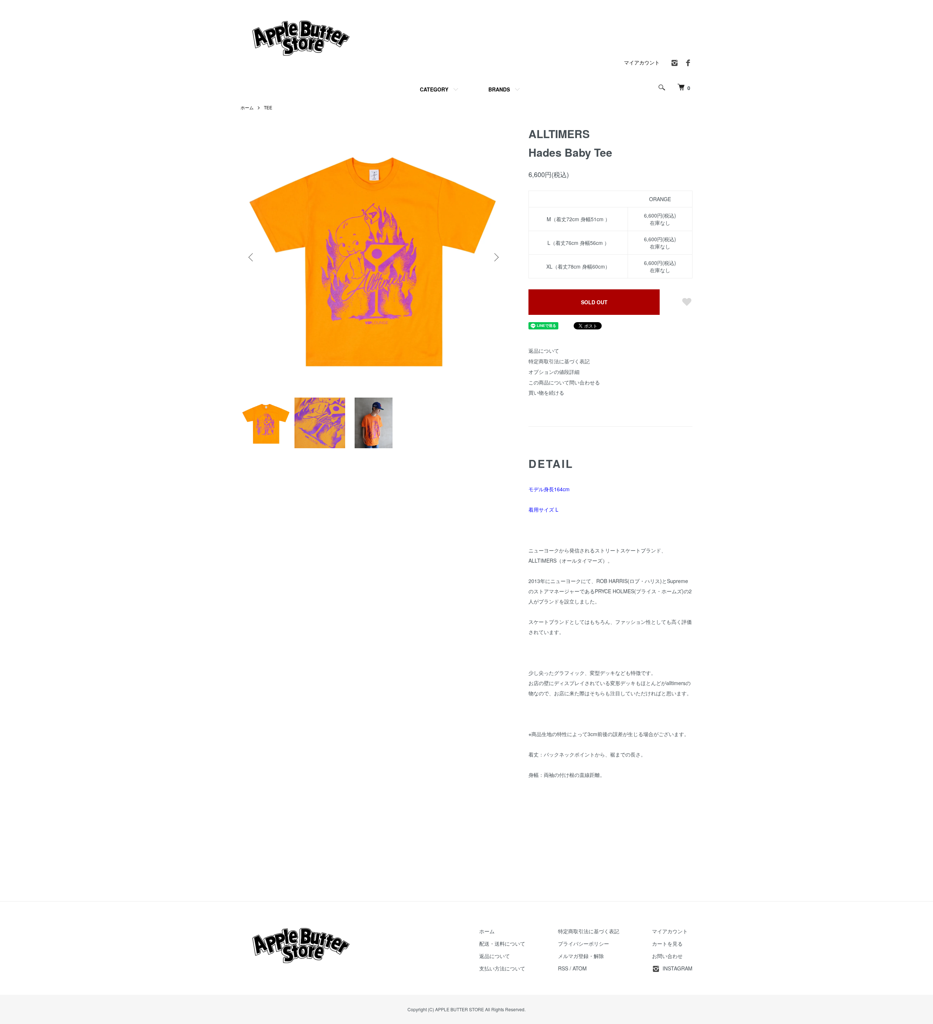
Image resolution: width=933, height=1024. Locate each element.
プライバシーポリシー (583, 943)
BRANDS (499, 89)
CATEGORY (434, 89)
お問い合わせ (667, 955)
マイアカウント (642, 62)
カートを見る (667, 943)
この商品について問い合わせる (564, 382)
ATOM (580, 968)
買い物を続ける (546, 392)
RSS (563, 968)
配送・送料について (502, 943)
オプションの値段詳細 (553, 371)
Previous (251, 257)
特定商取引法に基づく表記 (559, 361)
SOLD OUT (594, 302)
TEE (268, 107)
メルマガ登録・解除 (581, 955)
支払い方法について (502, 968)
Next (495, 257)
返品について (543, 350)
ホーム (247, 107)
